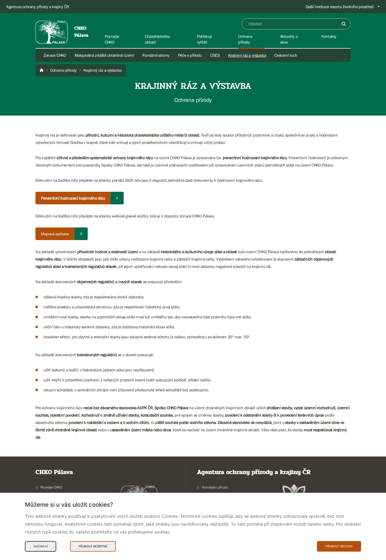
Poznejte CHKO (51, 487)
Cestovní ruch (285, 55)
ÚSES (215, 55)
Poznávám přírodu (215, 487)
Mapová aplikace (55, 233)
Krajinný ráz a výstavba (247, 55)
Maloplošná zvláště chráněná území (104, 55)
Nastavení (40, 546)
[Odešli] (343, 24)
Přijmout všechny (339, 546)
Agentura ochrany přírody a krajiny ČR (37, 6)
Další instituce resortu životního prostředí (340, 6)
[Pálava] (41, 70)
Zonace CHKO (55, 55)
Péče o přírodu (190, 55)
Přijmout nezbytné (93, 546)
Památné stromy (155, 55)
